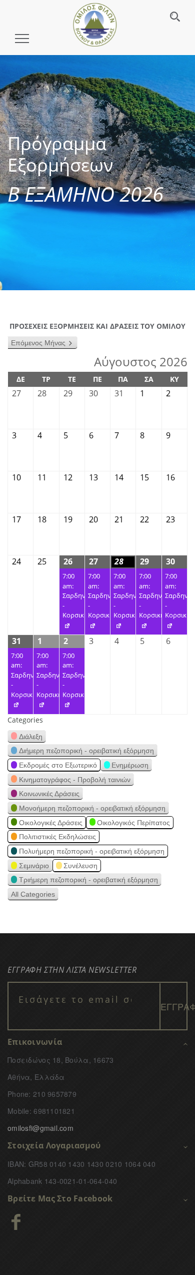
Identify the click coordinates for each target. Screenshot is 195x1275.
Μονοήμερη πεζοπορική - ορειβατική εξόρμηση (92, 808)
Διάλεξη (30, 737)
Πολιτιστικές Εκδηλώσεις (57, 837)
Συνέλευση (81, 866)
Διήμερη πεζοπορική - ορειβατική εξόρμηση (86, 751)
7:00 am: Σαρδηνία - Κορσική (72, 602)
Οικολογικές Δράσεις (50, 823)
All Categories (33, 894)
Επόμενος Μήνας (38, 343)
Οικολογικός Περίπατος (133, 823)
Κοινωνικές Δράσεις (49, 794)
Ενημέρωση (130, 765)
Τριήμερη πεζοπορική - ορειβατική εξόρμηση (88, 880)
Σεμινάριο (34, 866)
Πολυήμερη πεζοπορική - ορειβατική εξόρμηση (91, 851)
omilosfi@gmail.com (41, 1128)
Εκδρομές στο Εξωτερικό (58, 765)
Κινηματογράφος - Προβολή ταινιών (74, 780)
